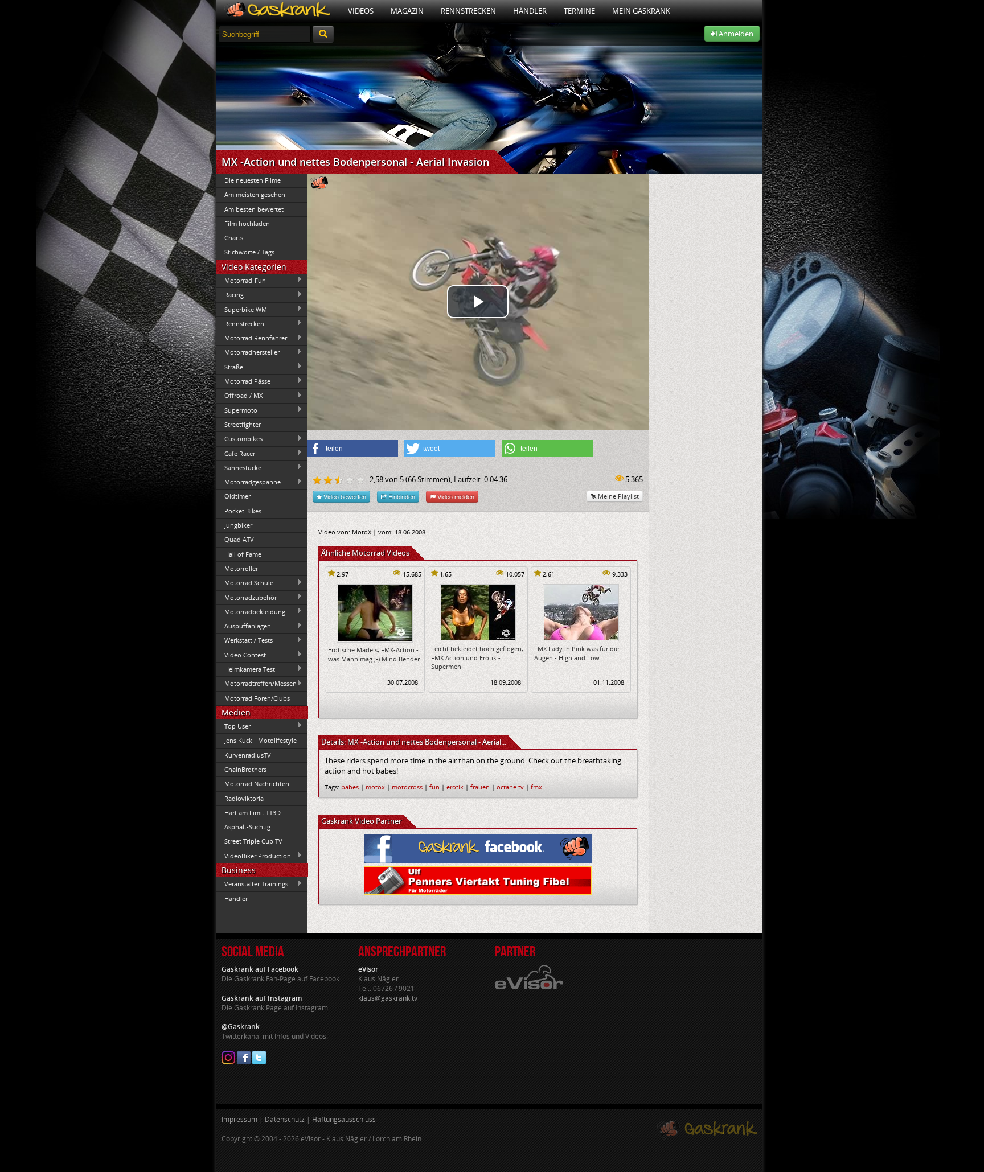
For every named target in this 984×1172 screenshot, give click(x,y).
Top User (233, 725)
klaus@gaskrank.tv (387, 998)
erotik (455, 787)
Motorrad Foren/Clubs (257, 698)
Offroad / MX (239, 395)
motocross (407, 787)
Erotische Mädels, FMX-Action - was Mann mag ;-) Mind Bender (374, 654)
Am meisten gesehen (254, 194)
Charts (233, 237)
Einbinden (401, 496)
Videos (361, 11)
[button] (352, 448)
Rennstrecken (468, 11)
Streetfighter (242, 424)
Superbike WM (241, 309)
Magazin (407, 11)
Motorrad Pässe (243, 380)
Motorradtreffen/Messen (256, 683)
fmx (536, 787)
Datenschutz (285, 1119)
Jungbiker (238, 525)
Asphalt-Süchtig (247, 827)
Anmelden (735, 33)
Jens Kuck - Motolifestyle (260, 740)
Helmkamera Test (245, 668)
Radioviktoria (244, 798)
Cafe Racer (235, 453)
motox (375, 787)
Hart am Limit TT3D (252, 812)
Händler (530, 11)
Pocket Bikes (242, 511)
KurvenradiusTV (247, 755)
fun (434, 787)
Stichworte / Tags (249, 252)
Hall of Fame (242, 554)
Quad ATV (239, 539)
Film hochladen (247, 223)
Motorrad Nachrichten (256, 783)
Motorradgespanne (248, 482)
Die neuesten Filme (252, 180)
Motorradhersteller (248, 352)
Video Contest (241, 654)
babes (350, 787)
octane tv (510, 787)
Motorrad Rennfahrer (251, 338)
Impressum (239, 1119)
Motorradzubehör (246, 597)
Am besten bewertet (254, 209)
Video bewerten (344, 496)
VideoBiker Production (253, 855)
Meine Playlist (617, 496)
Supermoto (236, 409)
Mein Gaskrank (641, 11)
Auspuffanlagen (243, 626)
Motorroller (241, 568)
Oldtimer (237, 496)
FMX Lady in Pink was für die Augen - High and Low (576, 652)
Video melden (455, 496)
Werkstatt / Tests (244, 640)
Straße (229, 366)
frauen (480, 787)
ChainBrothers (245, 769)
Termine (579, 11)
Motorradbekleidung (250, 611)
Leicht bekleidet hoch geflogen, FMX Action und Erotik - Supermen (477, 657)
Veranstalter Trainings (252, 884)
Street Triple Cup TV (253, 841)
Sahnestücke (238, 467)
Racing (230, 294)
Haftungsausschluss (344, 1119)
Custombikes (239, 438)
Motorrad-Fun (241, 280)
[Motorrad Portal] (277, 11)
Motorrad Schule (244, 582)
